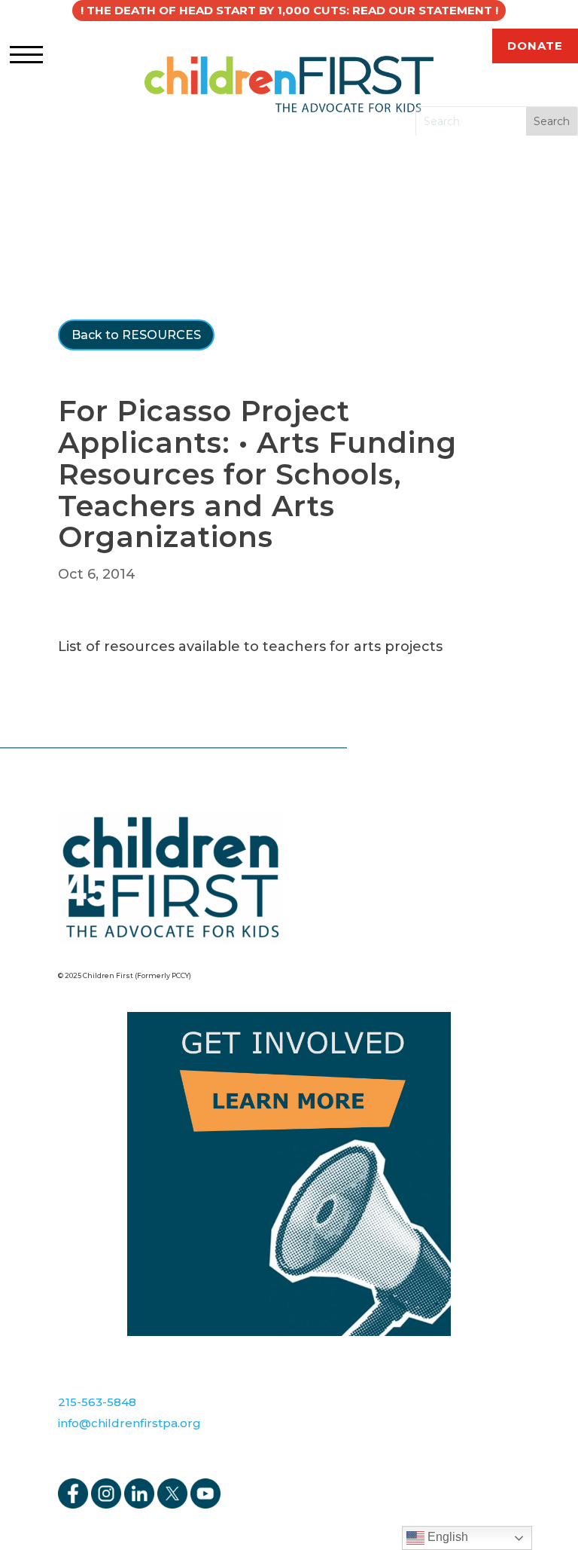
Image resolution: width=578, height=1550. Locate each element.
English (446, 1536)
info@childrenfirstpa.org (129, 1423)
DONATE (535, 45)
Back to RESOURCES (136, 335)
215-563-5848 (97, 1402)
